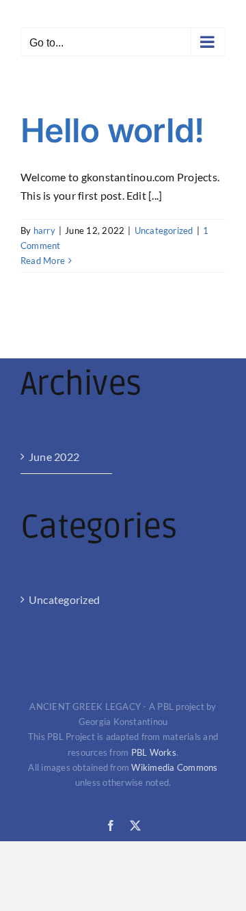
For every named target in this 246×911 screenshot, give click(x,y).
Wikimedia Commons (174, 767)
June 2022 (54, 456)
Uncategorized (164, 230)
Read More (42, 260)
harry (44, 230)
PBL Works (153, 752)
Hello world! (112, 130)
